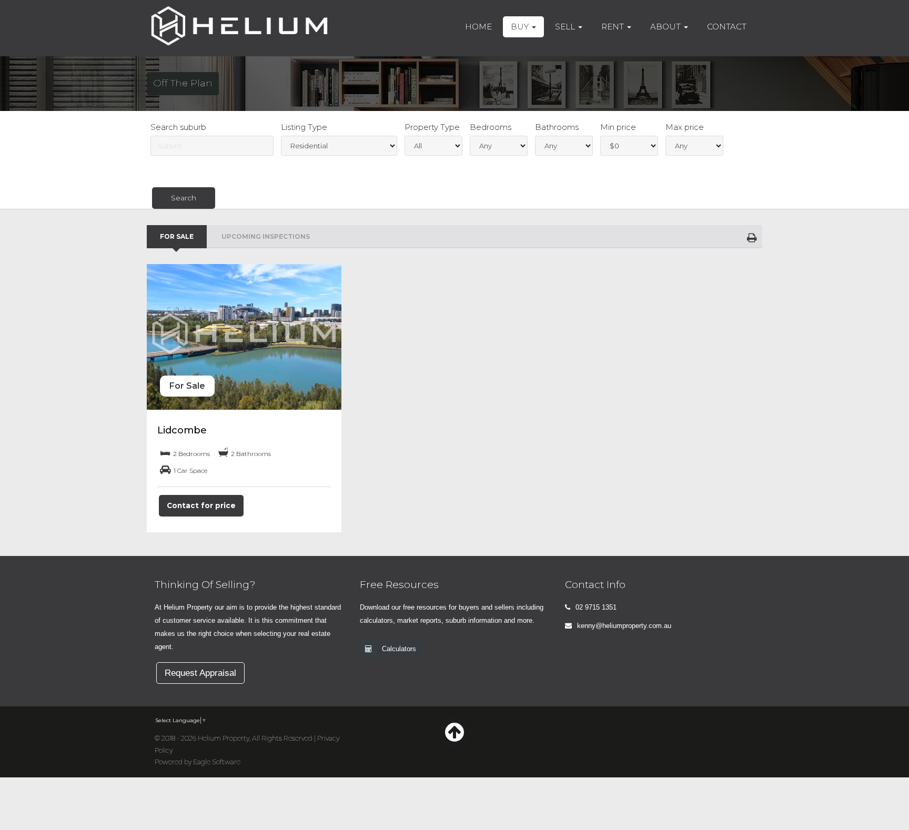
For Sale (187, 386)
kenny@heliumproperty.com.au (624, 626)
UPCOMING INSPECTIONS (265, 236)
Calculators (399, 649)
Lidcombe (182, 430)
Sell (566, 27)
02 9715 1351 (596, 607)
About (666, 27)
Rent (613, 27)
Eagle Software (216, 762)
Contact (726, 27)
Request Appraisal (200, 673)
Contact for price (201, 505)
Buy (521, 27)
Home (478, 27)
